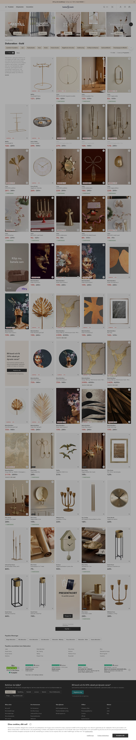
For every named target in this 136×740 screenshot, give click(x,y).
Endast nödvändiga (103, 735)
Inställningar (90, 735)
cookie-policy (89, 731)
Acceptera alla (120, 735)
